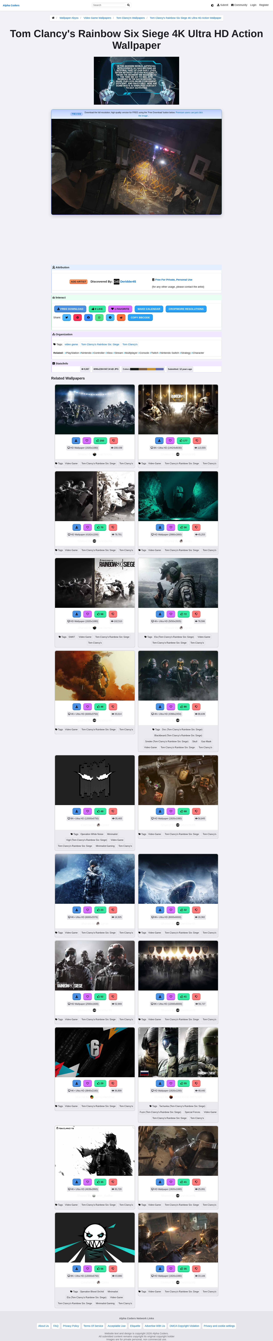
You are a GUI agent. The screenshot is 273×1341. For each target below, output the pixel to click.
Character (197, 352)
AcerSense (104, 454)
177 (184, 440)
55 (185, 1083)
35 (101, 1182)
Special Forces (192, 1112)
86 (185, 706)
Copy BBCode (140, 317)
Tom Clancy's (129, 344)
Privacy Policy (71, 1326)
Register (264, 5)
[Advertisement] (136, 239)
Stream (118, 352)
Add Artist (78, 281)
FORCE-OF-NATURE (188, 1097)
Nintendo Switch (169, 352)
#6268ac (160, 369)
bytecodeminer (104, 1097)
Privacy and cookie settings (219, 1326)
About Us (43, 1326)
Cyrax (188, 541)
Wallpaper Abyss (69, 17)
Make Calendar (149, 309)
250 (101, 440)
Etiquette (135, 1326)
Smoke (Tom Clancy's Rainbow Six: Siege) (166, 741)
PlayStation (72, 352)
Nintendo (86, 352)
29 (101, 1083)
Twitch (154, 352)
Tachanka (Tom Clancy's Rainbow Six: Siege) (182, 1106)
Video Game (71, 463)
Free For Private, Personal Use (173, 279)
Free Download (71, 309)
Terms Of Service (93, 1326)
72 (185, 614)
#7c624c (143, 369)
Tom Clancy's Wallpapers (130, 17)
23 (101, 909)
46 (101, 706)
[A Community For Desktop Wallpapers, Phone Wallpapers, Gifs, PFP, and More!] (53, 17)
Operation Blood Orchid (92, 1291)
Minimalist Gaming (105, 846)
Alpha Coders (11, 5)
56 (185, 527)
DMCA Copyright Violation (184, 1326)
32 (185, 909)
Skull (194, 741)
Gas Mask (206, 741)
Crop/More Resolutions (186, 309)
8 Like (98, 309)
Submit (224, 5)
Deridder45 (128, 281)
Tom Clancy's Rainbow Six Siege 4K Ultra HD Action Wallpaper (185, 17)
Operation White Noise (91, 834)
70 (101, 527)
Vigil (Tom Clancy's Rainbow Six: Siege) (86, 840)
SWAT (72, 637)
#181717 (134, 369)
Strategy (185, 352)
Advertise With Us (155, 1326)
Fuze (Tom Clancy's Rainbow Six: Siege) (160, 1112)
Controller (98, 352)
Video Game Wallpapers (98, 17)
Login (253, 5)
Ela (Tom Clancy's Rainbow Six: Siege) (174, 637)
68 (185, 811)
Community (240, 5)
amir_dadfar (104, 1195)
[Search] (128, 5)
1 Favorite (121, 309)
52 (101, 996)
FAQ (55, 1326)
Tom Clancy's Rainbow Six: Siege (100, 344)
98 (101, 614)
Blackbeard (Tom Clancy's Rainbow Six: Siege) (178, 735)
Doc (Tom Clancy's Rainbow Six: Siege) (182, 729)
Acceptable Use (117, 1326)
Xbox (109, 352)
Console (144, 352)
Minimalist (112, 834)
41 (185, 996)
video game (71, 344)
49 (101, 811)
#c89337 (151, 369)
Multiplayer (131, 352)
